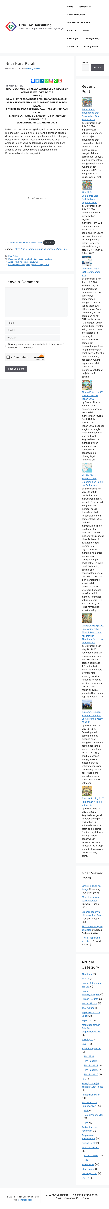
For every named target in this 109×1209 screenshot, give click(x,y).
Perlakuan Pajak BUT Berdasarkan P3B (91, 272)
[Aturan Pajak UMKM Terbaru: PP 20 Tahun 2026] (87, 388)
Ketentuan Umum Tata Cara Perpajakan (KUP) (91, 1028)
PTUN (85, 1160)
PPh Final (89, 1056)
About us (71, 30)
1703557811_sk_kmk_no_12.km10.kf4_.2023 (23, 242)
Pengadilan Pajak (91, 1094)
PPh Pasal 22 (91, 1065)
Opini (84, 1044)
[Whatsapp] (47, 79)
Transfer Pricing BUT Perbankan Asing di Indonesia (93, 801)
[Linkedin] (42, 79)
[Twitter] (37, 79)
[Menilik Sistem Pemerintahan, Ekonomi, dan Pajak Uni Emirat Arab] (87, 471)
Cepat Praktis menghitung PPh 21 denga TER (28, 264)
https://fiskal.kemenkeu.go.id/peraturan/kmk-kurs (41, 249)
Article (85, 30)
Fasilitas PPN (91, 1155)
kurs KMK (28, 259)
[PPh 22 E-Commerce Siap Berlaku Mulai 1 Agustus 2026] (87, 189)
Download (49, 242)
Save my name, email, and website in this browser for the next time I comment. (37, 346)
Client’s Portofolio (76, 14)
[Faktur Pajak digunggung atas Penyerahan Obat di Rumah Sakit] (87, 106)
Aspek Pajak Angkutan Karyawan (23, 262)
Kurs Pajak (13, 256)
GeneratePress (25, 1200)
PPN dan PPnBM (90, 1147)
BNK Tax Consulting (35, 25)
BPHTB (85, 978)
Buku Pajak (72, 38)
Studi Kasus (88, 1169)
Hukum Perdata (90, 999)
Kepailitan (87, 1020)
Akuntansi (87, 974)
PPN (86, 1122)
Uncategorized (89, 1173)
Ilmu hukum (88, 1008)
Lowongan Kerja (92, 38)
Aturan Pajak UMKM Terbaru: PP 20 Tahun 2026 (92, 395)
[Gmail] (60, 79)
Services (83, 6)
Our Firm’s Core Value (78, 22)
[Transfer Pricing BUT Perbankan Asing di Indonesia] (87, 795)
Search (97, 67)
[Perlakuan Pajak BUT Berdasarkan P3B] (87, 265)
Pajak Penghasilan (91, 1048)
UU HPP (86, 1178)
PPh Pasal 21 (91, 1061)
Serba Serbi (88, 1164)
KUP (86, 1110)
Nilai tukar (48, 259)
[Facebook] (33, 79)
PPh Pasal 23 (91, 1070)
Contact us (72, 46)
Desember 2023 (15, 259)
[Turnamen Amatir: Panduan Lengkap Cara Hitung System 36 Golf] (87, 708)
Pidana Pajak (89, 1143)
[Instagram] (51, 79)
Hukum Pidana (89, 1003)
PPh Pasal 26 (91, 1074)
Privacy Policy (91, 46)
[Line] (56, 79)
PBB (84, 1079)
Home (70, 6)
